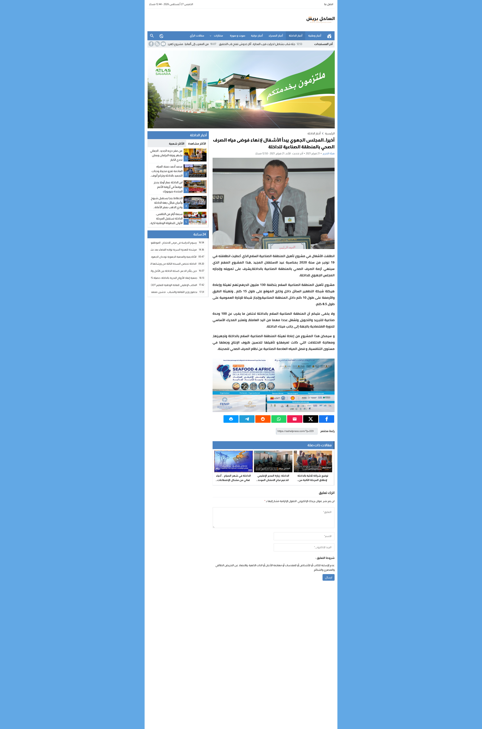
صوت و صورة (237, 35)
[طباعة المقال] (231, 419)
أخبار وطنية (314, 35)
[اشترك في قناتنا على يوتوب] (163, 43)
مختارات (218, 35)
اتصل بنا (328, 4)
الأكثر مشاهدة (197, 143)
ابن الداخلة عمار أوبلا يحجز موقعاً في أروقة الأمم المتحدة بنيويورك (168, 187)
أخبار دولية (257, 35)
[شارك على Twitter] (310, 419)
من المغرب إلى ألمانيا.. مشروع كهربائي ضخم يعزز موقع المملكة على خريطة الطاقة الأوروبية (190, 44)
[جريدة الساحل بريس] (309, 20)
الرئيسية (329, 35)
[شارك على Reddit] (263, 419)
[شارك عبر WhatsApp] (279, 419)
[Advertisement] (215, 19)
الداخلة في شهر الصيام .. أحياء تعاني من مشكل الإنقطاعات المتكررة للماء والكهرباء (233, 480)
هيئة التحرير (329, 153)
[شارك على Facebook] (326, 419)
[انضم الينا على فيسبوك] (151, 43)
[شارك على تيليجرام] (247, 419)
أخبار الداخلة (295, 35)
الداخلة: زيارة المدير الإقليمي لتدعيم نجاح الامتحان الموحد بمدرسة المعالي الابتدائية (273, 480)
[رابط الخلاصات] (157, 43)
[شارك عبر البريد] (294, 419)
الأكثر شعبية (176, 143)
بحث (151, 35)
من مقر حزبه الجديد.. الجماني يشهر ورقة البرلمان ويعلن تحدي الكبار (166, 155)
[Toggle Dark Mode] (161, 35)
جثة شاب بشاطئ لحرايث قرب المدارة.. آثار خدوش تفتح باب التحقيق (291, 44)
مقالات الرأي (197, 35)
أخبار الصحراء (276, 35)
